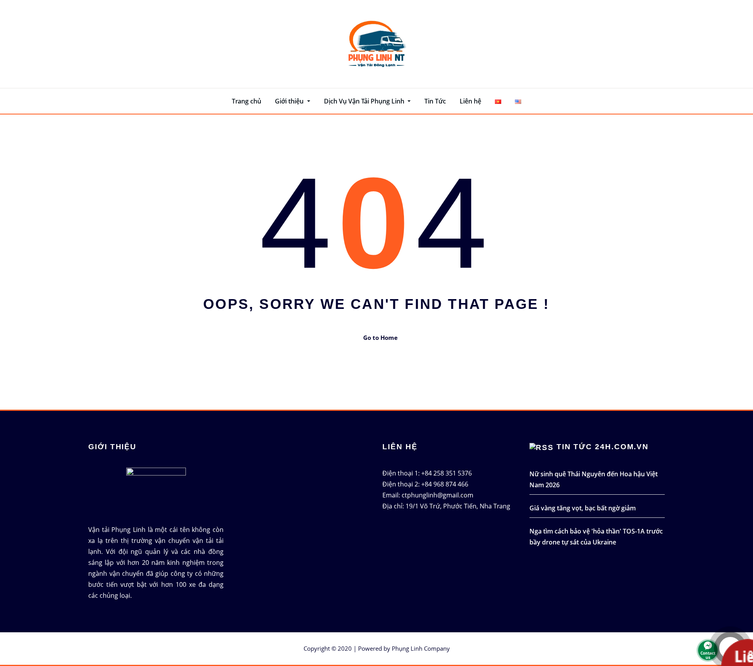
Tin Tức (435, 101)
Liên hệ (470, 101)
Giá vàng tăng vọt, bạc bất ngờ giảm (582, 508)
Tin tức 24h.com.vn (603, 447)
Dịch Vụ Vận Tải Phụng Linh (365, 101)
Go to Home (380, 337)
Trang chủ (246, 101)
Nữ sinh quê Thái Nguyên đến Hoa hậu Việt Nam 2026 (593, 479)
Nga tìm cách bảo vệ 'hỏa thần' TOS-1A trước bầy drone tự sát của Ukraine (596, 536)
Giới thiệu (290, 101)
